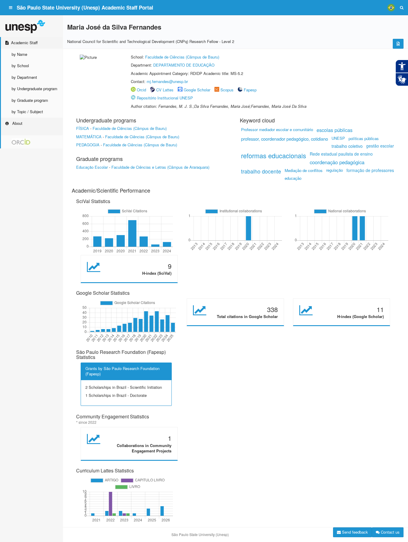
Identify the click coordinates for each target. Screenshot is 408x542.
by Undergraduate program (34, 88)
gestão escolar (380, 146)
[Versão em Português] (390, 7)
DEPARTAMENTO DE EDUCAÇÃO (183, 65)
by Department (24, 77)
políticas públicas (364, 138)
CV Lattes (165, 90)
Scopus (227, 90)
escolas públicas (334, 129)
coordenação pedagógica (337, 162)
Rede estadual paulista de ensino (341, 154)
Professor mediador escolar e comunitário (277, 129)
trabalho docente (261, 171)
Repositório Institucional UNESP (165, 98)
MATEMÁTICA (89, 136)
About (16, 123)
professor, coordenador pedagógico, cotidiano (284, 139)
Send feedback (354, 532)
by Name (19, 54)
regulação (334, 170)
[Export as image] (398, 44)
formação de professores (370, 170)
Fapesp (250, 90)
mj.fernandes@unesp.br (167, 81)
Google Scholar (197, 90)
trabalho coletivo (347, 146)
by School (20, 65)
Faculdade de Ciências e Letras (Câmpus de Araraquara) (160, 167)
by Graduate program (30, 100)
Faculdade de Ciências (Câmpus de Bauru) (182, 57)
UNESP (338, 138)
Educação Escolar (92, 167)
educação (293, 178)
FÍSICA (82, 128)
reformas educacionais (273, 155)
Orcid (141, 90)
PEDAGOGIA (87, 145)
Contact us (390, 532)
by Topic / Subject (27, 111)
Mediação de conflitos (304, 170)
